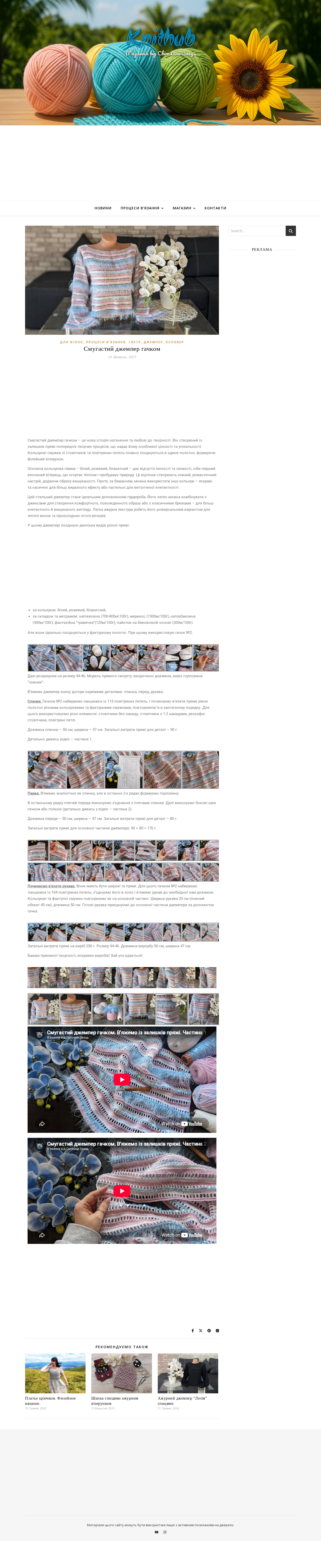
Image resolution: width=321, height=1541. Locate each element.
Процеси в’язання (140, 208)
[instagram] (165, 1532)
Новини (103, 208)
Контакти (215, 208)
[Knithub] (160, 62)
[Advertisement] (160, 163)
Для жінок (71, 342)
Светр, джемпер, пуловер (156, 342)
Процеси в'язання (106, 342)
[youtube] (157, 1532)
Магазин (182, 208)
